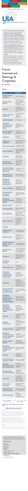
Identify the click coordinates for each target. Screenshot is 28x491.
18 (22, 400)
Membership (13, 4)
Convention (6, 156)
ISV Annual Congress (8, 146)
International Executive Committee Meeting (8, 200)
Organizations (6, 22)
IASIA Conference (7, 221)
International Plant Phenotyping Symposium (8, 194)
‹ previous (9, 400)
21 (7, 401)
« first (4, 400)
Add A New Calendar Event (14, 408)
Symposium (6, 282)
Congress (5, 109)
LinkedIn (7, 446)
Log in (10, 9)
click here (20, 52)
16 (17, 400)
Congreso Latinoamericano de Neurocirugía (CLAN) (8, 365)
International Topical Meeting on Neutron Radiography (8, 169)
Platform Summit (7, 205)
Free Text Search (6, 84)
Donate (23, 9)
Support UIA (15, 6)
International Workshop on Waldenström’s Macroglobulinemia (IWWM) (8, 308)
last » (22, 401)
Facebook (7, 444)
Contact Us (6, 443)
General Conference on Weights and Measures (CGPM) (8, 290)
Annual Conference (8, 151)
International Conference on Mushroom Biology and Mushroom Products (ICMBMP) (8, 298)
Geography (16, 22)
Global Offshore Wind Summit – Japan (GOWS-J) (8, 244)
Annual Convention (8, 329)
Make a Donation (7, 452)
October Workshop (8, 120)
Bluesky (6, 447)
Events (5, 4)
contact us (6, 54)
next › (18, 401)
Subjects (22, 22)
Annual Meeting (7, 213)
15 (15, 400)
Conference (6, 137)
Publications (15, 1)
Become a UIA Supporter (9, 450)
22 (10, 401)
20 (5, 401)
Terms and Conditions (8, 457)
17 (20, 400)
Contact (14, 9)
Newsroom (6, 6)
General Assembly (8, 208)
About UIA (6, 1)
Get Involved (22, 4)
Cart (19, 9)
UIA (8, 15)
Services (23, 1)
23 (12, 401)
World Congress (7, 237)
